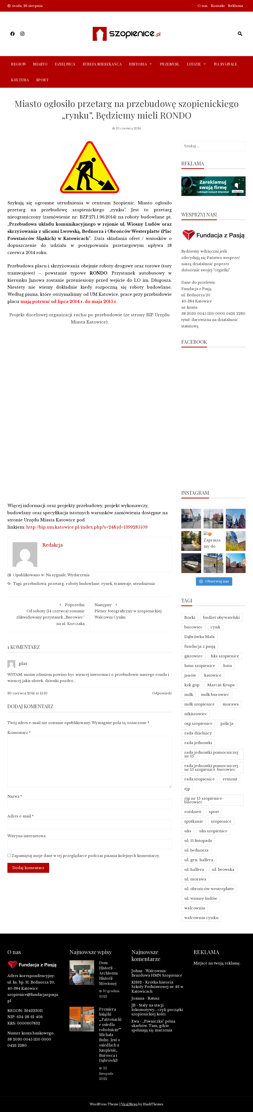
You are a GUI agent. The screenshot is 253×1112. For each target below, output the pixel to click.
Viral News (129, 1104)
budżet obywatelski (221, 617)
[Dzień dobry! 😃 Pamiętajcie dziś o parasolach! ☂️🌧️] (213, 519)
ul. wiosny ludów (200, 898)
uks (187, 831)
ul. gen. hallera (198, 859)
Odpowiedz (162, 693)
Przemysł (170, 64)
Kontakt (218, 6)
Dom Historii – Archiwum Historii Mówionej (108, 973)
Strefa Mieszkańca (102, 64)
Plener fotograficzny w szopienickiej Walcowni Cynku (128, 611)
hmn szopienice (199, 665)
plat (23, 663)
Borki (189, 617)
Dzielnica (65, 64)
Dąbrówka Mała (199, 636)
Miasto (40, 64)
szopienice (221, 821)
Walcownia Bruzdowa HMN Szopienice (156, 973)
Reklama (235, 6)
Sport (42, 79)
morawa (231, 704)
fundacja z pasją (199, 646)
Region (18, 64)
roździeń (192, 811)
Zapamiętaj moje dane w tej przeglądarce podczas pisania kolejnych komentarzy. (86, 856)
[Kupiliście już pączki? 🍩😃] (191, 519)
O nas (203, 6)
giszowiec (193, 656)
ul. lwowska (223, 869)
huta (227, 665)
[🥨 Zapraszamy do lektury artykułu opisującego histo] (213, 541)
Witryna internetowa (26, 836)
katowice (212, 675)
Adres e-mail (20, 816)
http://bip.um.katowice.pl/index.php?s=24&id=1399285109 (87, 527)
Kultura (20, 79)
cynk (215, 627)
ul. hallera (194, 869)
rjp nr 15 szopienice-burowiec (204, 800)
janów (190, 675)
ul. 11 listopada (198, 840)
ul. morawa (195, 879)
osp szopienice (198, 723)
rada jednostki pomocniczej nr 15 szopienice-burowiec (211, 767)
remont (230, 779)
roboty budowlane (82, 583)
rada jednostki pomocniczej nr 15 (211, 754)
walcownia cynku (201, 917)
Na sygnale (225, 64)
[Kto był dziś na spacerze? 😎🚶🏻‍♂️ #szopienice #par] (236, 541)
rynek (106, 583)
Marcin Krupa (221, 685)
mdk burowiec (215, 694)
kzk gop (191, 685)
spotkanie (193, 821)
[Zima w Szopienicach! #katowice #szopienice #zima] (191, 563)
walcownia (194, 908)
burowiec (193, 627)
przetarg (56, 583)
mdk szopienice (199, 704)
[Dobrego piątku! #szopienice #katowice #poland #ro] (191, 541)
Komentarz (19, 732)
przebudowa (34, 583)
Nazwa (14, 796)
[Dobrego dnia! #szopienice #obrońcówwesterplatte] (236, 563)
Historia (138, 64)
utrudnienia (144, 583)
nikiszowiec (195, 713)
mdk (188, 694)
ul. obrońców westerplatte (209, 888)
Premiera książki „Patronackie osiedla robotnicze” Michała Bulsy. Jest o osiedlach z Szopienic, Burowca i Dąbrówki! (110, 1034)
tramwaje (122, 583)
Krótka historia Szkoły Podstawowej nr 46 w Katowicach (157, 986)
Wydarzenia (78, 575)
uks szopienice (213, 831)
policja (226, 723)
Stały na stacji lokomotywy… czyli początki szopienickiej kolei (157, 1009)
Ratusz (154, 998)
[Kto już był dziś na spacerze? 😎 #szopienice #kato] (213, 563)
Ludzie (194, 64)
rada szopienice (199, 779)
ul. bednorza (196, 850)
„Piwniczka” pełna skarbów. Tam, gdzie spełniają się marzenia (153, 1025)
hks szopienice (225, 656)
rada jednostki (198, 742)
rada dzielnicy (198, 733)
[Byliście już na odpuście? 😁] (236, 519)
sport (214, 811)
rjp (187, 788)
